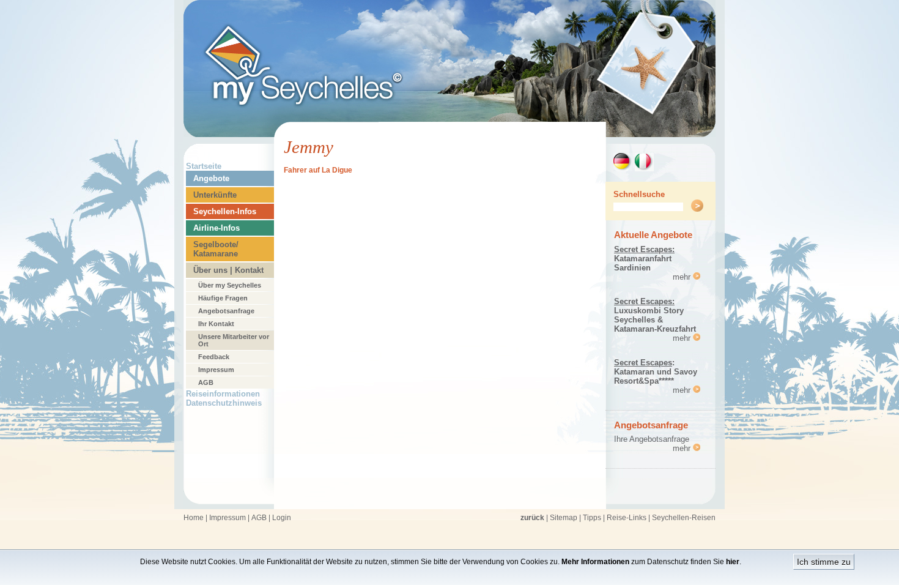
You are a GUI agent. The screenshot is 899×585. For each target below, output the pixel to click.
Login (281, 517)
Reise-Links (626, 517)
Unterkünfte (215, 194)
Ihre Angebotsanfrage (651, 439)
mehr (683, 276)
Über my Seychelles (229, 285)
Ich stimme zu (824, 562)
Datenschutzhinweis (224, 403)
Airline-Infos (216, 228)
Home (193, 517)
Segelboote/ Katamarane (216, 249)
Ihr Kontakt (216, 323)
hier (732, 561)
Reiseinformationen (223, 393)
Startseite (203, 166)
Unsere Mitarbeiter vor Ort (233, 340)
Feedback (213, 356)
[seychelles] (449, 134)
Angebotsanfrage (226, 311)
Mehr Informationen (595, 561)
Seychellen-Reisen (684, 517)
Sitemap (563, 517)
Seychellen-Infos (224, 211)
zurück (532, 517)
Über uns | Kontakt (228, 270)
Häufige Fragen (223, 298)
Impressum (216, 369)
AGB (205, 382)
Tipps (592, 517)
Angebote (211, 178)
